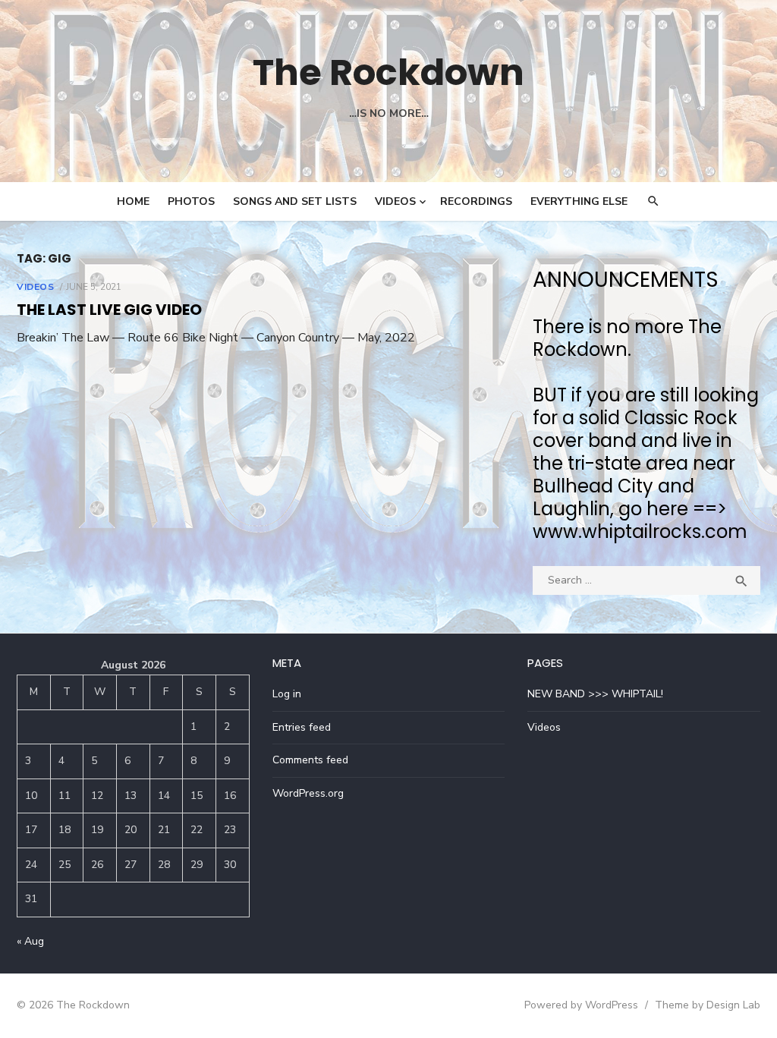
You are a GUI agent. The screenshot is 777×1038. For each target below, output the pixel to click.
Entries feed (301, 727)
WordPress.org (308, 793)
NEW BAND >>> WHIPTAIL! (595, 694)
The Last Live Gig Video (109, 309)
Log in (286, 694)
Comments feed (310, 760)
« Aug (30, 941)
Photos (191, 201)
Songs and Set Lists (295, 201)
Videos (395, 201)
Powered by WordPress (581, 1005)
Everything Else (579, 201)
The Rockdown (388, 72)
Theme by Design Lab (707, 1005)
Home (133, 201)
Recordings (476, 201)
